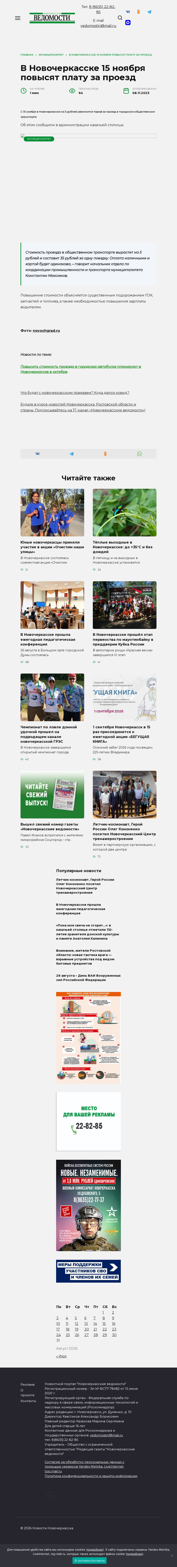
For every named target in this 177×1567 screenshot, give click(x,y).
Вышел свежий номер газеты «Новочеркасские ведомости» (50, 826)
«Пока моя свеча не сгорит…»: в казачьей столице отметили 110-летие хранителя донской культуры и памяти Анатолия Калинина (87, 932)
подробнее (95, 1549)
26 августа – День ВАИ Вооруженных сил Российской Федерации (88, 978)
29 (105, 1335)
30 (114, 1335)
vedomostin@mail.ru (98, 26)
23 (114, 1329)
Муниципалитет (39, 138)
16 (113, 1324)
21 (95, 1329)
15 (104, 1324)
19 (76, 1329)
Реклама (28, 1385)
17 (58, 1329)
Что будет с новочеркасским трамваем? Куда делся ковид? (75, 393)
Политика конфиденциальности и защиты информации (91, 1476)
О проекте (28, 1392)
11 (67, 1324)
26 (77, 1335)
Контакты (28, 1401)
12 (76, 1324)
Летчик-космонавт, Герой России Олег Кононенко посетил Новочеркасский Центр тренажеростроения (124, 831)
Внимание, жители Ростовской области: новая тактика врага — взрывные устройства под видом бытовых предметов (85, 957)
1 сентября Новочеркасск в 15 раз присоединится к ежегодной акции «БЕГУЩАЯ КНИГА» (121, 734)
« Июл (61, 1356)
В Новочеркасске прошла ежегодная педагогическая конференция (48, 639)
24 (58, 1335)
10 (58, 1324)
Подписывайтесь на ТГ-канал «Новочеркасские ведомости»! (90, 410)
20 (86, 1329)
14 (95, 1324)
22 (105, 1329)
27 (86, 1335)
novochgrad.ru (46, 331)
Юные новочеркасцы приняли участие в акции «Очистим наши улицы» (52, 547)
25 (68, 1335)
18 (68, 1329)
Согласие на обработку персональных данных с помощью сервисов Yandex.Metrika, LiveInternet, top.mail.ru (84, 1466)
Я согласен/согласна (89, 1560)
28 (95, 1335)
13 (86, 1324)
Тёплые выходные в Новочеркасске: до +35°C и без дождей (122, 547)
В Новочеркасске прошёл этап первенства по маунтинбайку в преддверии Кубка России (123, 639)
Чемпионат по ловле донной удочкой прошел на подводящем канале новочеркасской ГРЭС (49, 734)
